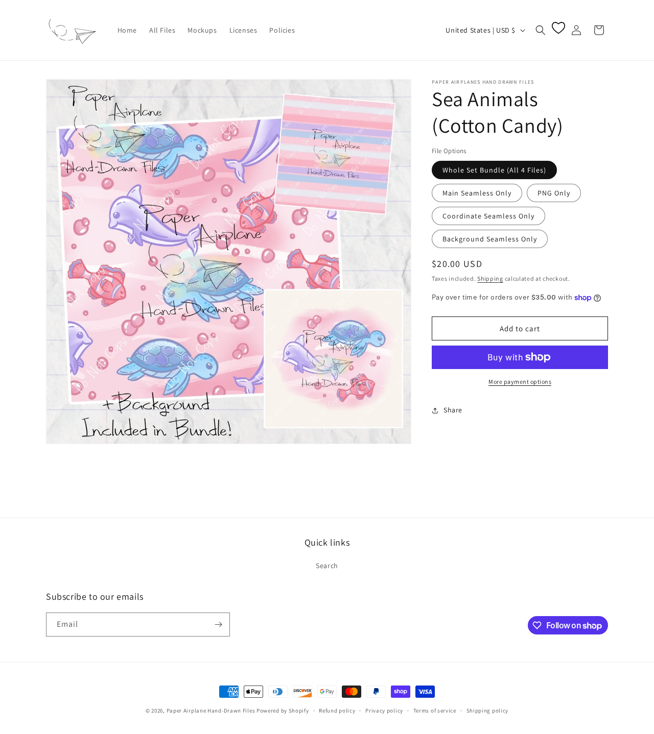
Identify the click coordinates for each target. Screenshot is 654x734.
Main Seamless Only (476, 193)
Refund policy (337, 710)
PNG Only (554, 193)
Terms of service (434, 710)
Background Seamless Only (489, 238)
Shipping (490, 278)
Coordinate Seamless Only (488, 216)
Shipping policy (487, 710)
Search (327, 565)
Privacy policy (384, 710)
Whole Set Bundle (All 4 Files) (494, 170)
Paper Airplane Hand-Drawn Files (211, 710)
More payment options (519, 381)
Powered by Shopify (282, 710)
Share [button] (452, 409)
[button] (540, 30)
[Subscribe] (218, 625)
